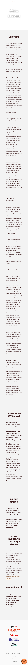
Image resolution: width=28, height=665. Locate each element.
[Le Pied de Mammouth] (7, 1)
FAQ (15, 656)
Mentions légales (14, 658)
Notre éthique (15, 5)
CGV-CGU (14, 661)
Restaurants (15, 8)
